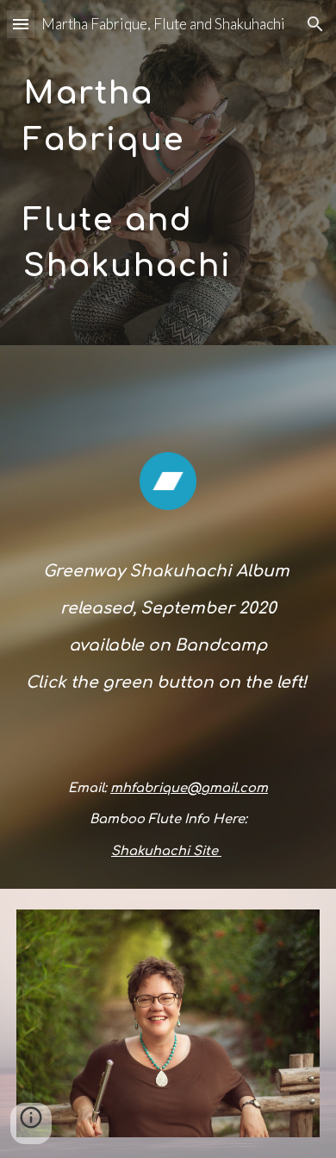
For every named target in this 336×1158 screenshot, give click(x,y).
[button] (20, 23)
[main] (168, 172)
